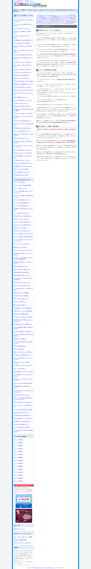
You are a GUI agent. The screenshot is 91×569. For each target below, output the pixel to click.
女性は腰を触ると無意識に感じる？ (23, 415)
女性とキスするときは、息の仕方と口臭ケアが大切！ (24, 391)
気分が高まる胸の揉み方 (20, 346)
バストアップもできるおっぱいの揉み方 (24, 316)
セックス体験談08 (19, 460)
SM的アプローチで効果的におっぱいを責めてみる (23, 320)
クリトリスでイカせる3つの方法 (66, 23)
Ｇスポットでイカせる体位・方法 (22, 285)
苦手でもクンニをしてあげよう (63, 19)
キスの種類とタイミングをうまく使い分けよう (24, 375)
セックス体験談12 (19, 448)
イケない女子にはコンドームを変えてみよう (24, 289)
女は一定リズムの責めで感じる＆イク (23, 163)
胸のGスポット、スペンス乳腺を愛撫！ (24, 311)
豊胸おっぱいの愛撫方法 (20, 338)
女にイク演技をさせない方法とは (22, 172)
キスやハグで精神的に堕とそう (22, 424)
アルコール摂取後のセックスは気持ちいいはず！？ (24, 20)
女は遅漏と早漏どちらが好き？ (22, 174)
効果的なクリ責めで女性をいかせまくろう (58, 18)
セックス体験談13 (19, 445)
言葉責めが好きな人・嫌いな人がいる (23, 166)
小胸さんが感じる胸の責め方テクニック (24, 354)
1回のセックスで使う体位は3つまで (23, 120)
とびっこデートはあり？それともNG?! (23, 250)
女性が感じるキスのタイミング (22, 412)
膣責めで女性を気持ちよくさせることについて (24, 254)
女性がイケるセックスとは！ (21, 103)
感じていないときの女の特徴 (21, 169)
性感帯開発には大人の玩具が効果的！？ (24, 40)
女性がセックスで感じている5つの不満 (23, 113)
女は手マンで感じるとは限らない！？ (23, 72)
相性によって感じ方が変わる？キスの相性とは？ (24, 134)
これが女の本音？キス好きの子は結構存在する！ (24, 431)
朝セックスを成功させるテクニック (23, 131)
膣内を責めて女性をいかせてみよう (23, 275)
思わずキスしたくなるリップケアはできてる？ (24, 379)
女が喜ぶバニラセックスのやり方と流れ (24, 90)
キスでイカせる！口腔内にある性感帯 (23, 383)
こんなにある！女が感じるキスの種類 (23, 409)
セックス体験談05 (19, 469)
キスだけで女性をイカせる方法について (24, 402)
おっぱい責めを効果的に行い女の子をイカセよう (24, 342)
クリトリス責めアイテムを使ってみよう (53, 22)
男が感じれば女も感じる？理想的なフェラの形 (24, 142)
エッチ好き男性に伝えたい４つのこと (23, 100)
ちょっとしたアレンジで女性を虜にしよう (24, 406)
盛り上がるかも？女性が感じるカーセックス (24, 58)
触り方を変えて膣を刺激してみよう (23, 269)
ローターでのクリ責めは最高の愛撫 (23, 185)
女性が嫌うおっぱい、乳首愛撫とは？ (23, 324)
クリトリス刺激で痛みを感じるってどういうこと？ (57, 16)
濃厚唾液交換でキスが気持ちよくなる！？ (23, 387)
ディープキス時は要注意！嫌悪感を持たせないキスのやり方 (24, 398)
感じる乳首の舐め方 (19, 349)
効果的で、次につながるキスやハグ (23, 421)
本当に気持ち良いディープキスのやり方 (24, 418)
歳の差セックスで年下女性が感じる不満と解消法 (24, 110)
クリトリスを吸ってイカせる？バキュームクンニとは (49, 23)
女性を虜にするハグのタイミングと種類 (24, 371)
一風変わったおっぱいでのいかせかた (23, 365)
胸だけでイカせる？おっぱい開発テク (23, 352)
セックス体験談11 (19, 451)
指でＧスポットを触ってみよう (22, 298)
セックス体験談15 (19, 439)
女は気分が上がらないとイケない (22, 160)
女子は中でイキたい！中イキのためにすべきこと (24, 117)
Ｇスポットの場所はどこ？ (21, 301)
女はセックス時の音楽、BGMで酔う (23, 69)
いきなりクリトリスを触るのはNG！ (52, 21)
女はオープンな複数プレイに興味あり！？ (23, 32)
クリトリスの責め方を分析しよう (42, 18)
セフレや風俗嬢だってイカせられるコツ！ (23, 156)
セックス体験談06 (19, 466)
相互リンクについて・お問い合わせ (23, 542)
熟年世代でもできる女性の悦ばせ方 (23, 128)
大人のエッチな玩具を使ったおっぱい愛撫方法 (24, 335)
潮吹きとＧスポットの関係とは (22, 295)
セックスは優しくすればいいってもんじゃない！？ (24, 146)
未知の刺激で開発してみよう (21, 266)
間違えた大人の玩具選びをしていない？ (24, 84)
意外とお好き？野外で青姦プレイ (22, 75)
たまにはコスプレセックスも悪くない (23, 62)
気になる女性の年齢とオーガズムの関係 (24, 81)
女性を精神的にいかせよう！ (21, 97)
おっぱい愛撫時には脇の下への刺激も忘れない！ (24, 328)
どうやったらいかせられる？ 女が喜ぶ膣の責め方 (23, 279)
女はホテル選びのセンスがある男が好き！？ (23, 47)
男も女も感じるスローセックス (22, 138)
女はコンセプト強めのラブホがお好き (23, 54)
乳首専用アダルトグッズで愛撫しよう (23, 308)
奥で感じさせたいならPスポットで (23, 282)
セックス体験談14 (19, 442)
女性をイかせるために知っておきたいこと (24, 93)
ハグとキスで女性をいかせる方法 (22, 427)
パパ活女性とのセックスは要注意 (22, 43)
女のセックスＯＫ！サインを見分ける (23, 152)
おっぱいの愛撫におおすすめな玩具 (23, 331)
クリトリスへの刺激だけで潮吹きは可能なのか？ (24, 196)
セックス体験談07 (19, 463)
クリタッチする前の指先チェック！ (69, 17)
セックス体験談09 (19, 457)
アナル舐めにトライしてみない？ (22, 28)
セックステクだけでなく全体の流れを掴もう (24, 124)
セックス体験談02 (19, 478)
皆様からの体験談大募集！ (21, 539)
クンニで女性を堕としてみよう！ (22, 213)
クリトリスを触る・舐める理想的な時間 (24, 236)
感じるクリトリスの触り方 (65, 21)
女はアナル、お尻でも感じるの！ (22, 78)
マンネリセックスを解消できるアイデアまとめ (24, 25)
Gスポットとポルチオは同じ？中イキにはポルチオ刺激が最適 (24, 258)
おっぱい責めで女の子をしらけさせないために (24, 358)
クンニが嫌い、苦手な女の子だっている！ (23, 66)
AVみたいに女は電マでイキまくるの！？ (22, 36)
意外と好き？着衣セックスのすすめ (23, 87)
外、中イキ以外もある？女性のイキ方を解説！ (24, 51)
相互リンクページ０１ (20, 528)
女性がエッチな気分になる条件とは (23, 106)
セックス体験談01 (19, 480)
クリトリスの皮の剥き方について (54, 17)
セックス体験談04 (19, 472)
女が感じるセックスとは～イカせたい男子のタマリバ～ (45, 567)
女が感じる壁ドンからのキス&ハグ (23, 394)
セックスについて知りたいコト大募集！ (24, 536)
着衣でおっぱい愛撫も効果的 (21, 313)
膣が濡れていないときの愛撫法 (22, 292)
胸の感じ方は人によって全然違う (22, 362)
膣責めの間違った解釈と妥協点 (22, 272)
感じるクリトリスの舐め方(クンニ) (23, 230)
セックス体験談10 (19, 454)
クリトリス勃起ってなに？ (41, 16)
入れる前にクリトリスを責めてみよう (49, 19)
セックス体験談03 (19, 475)
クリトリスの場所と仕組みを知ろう (23, 221)
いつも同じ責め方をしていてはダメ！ (23, 149)
